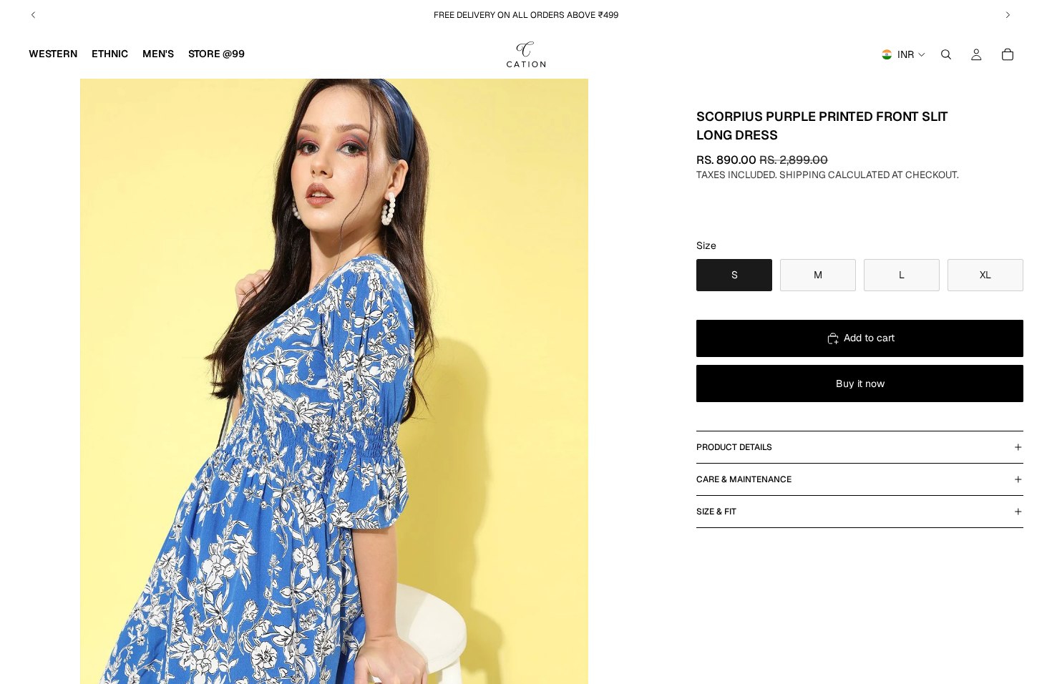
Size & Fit (716, 511)
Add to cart (869, 337)
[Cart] (1007, 54)
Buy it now (860, 383)
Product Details (734, 447)
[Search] (946, 54)
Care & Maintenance (744, 479)
